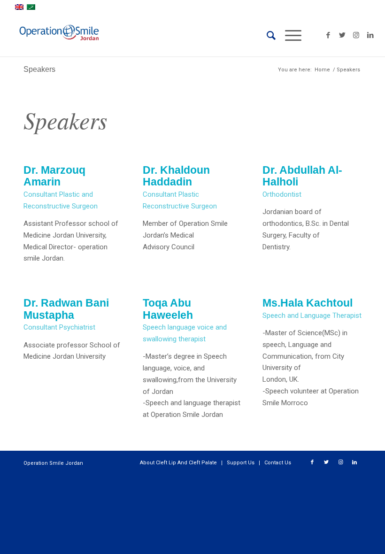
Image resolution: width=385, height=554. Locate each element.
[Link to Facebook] (328, 35)
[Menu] (288, 35)
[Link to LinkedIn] (370, 35)
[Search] (266, 35)
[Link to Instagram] (356, 35)
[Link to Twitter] (342, 35)
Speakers (39, 69)
